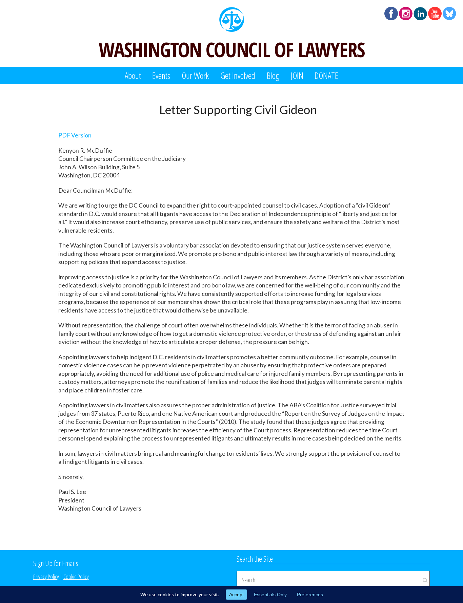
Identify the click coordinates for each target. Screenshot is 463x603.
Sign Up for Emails (55, 563)
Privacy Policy (46, 577)
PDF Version (75, 135)
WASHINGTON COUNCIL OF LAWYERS (231, 49)
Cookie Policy (76, 577)
